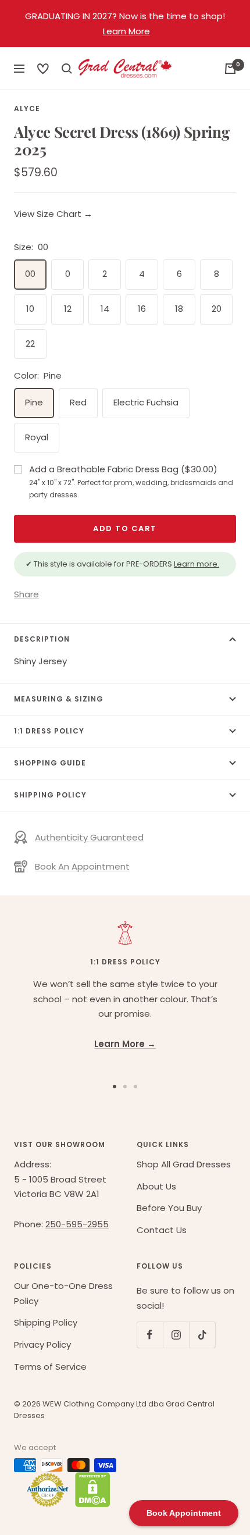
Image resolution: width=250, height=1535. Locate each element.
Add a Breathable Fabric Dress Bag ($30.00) (131, 481)
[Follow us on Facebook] (150, 1335)
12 (68, 308)
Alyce (27, 108)
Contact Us (162, 1230)
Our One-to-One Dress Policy (63, 1293)
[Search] (43, 69)
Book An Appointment (82, 866)
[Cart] (230, 68)
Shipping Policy (50, 795)
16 (142, 308)
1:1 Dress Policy (49, 731)
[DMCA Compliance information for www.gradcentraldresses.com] (89, 1489)
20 (217, 308)
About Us (156, 1186)
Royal (36, 437)
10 (30, 308)
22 (30, 343)
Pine (34, 402)
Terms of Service (50, 1367)
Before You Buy (169, 1208)
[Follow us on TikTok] (202, 1335)
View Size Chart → (53, 214)
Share (26, 594)
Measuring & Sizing (58, 699)
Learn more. (196, 564)
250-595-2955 (77, 1224)
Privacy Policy (42, 1344)
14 (105, 308)
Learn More (126, 31)
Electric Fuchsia (145, 402)
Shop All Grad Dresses (184, 1164)
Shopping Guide (50, 763)
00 (30, 274)
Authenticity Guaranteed (89, 837)
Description (42, 639)
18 (179, 308)
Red (78, 402)
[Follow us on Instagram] (176, 1335)
